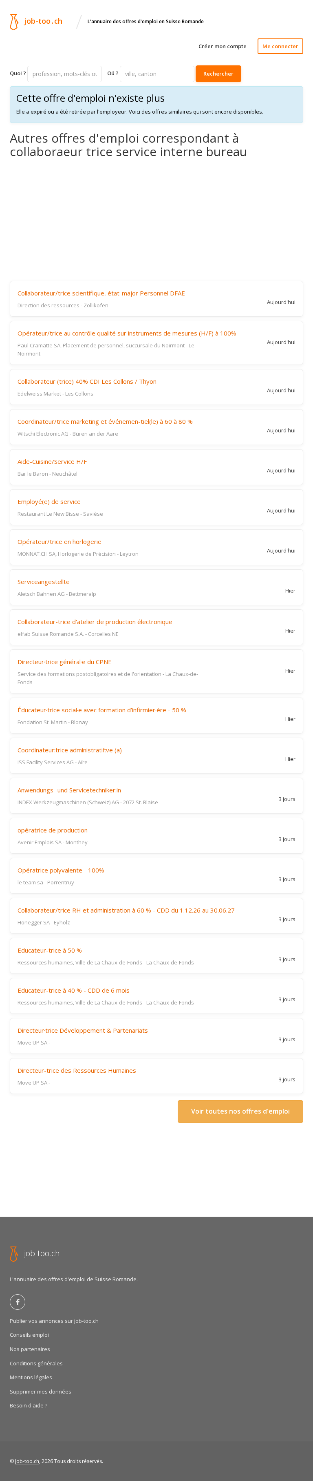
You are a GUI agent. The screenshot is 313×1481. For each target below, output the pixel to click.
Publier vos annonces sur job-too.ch (54, 1320)
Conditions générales (36, 1363)
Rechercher (218, 73)
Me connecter (280, 46)
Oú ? (113, 73)
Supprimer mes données (40, 1391)
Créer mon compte (222, 46)
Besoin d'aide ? (28, 1405)
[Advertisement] (156, 219)
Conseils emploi (29, 1334)
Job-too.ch (27, 1461)
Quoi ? (18, 73)
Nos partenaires (30, 1349)
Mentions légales (31, 1377)
